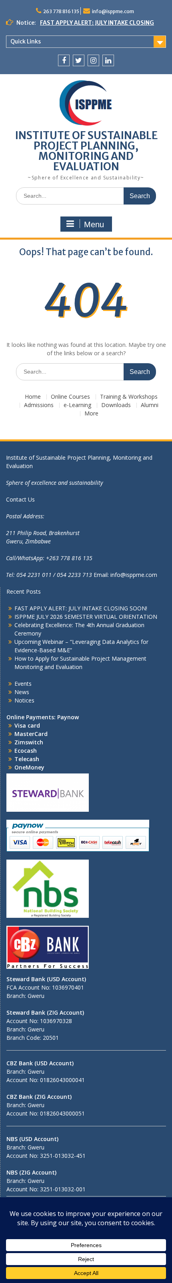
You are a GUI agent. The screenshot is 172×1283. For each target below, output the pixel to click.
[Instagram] (93, 60)
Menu (94, 224)
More (91, 413)
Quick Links (25, 41)
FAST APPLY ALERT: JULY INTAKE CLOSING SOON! (80, 608)
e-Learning (77, 405)
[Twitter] (78, 60)
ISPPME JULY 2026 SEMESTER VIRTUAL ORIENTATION (85, 616)
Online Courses (70, 396)
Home (33, 396)
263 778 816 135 (61, 11)
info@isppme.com (113, 11)
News (21, 692)
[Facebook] (64, 60)
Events (23, 683)
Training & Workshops (129, 396)
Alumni (149, 405)
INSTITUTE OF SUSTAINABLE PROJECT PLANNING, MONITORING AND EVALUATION (86, 151)
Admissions (39, 405)
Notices (24, 700)
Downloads (116, 405)
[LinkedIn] (108, 60)
